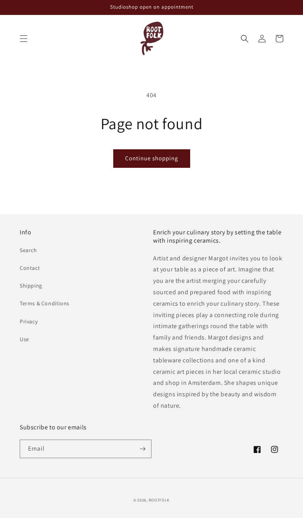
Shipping (31, 285)
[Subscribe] (142, 449)
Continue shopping (151, 158)
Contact (30, 267)
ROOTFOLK (159, 500)
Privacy (28, 321)
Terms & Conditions (44, 303)
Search (28, 250)
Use (24, 339)
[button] (23, 38)
